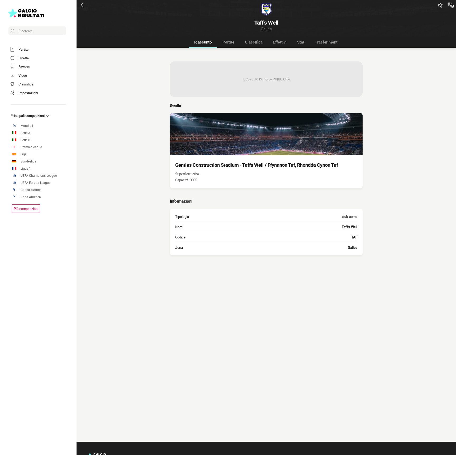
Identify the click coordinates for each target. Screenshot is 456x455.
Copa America (31, 197)
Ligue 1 (26, 168)
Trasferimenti (327, 42)
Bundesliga (28, 161)
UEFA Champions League (39, 175)
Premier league (31, 147)
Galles (352, 247)
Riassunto (203, 42)
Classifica (254, 42)
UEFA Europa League (35, 182)
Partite (228, 42)
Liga (24, 154)
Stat (300, 42)
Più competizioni (26, 208)
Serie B (25, 140)
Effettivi (280, 42)
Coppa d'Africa (31, 190)
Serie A (25, 133)
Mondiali (27, 125)
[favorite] (440, 5)
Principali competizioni (28, 115)
